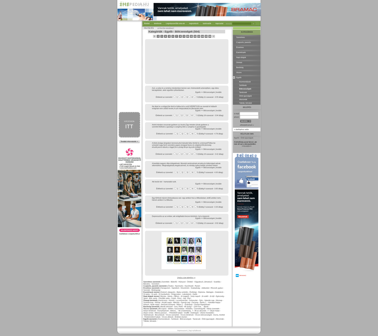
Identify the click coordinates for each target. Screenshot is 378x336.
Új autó (154, 294)
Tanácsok (196, 319)
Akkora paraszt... (161, 313)
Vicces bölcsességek (203, 315)
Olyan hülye (215, 311)
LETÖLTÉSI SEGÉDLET (165, 28)
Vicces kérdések (187, 315)
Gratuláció (219, 292)
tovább (218, 92)
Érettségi (193, 292)
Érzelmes (240, 47)
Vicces (239, 72)
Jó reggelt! (185, 296)
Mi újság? (188, 307)
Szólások (175, 319)
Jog (184, 298)
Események (241, 52)
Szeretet (146, 290)
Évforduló (189, 305)
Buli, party (153, 298)
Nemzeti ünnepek (168, 305)
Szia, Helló (178, 307)
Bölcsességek (184, 31)
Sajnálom (175, 288)
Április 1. (203, 302)
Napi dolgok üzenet (151, 296)
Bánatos (146, 284)
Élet (188, 298)
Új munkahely (164, 294)
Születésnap (148, 302)
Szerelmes (240, 37)
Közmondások (164, 319)
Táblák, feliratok (149, 321)
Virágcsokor (176, 294)
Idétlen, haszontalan (176, 309)
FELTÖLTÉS (149, 28)
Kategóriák (155, 31)
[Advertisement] (129, 66)
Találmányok (148, 315)
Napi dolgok (241, 57)
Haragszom (165, 288)
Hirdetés (189, 309)
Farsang (195, 302)
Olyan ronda (148, 313)
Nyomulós (179, 286)
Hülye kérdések (149, 311)
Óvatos (171, 286)
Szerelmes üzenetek (152, 282)
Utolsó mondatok (207, 313)
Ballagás (210, 292)
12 (195, 36)
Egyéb (169, 31)
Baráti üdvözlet (167, 307)
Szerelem (155, 284)
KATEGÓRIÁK (247, 32)
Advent (146, 305)
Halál (195, 294)
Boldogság (155, 290)
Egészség (220, 296)
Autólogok (194, 313)
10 (188, 36)
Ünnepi (239, 62)
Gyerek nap (185, 302)
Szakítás (217, 282)
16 (210, 36)
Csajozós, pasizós (243, 42)
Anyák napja (167, 302)
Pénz (179, 298)
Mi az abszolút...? (201, 311)
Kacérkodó (189, 286)
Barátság (239, 67)
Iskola (170, 296)
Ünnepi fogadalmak (202, 305)
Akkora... (173, 311)
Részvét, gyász (217, 288)
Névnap (219, 300)
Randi (197, 286)
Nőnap (157, 302)
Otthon (176, 296)
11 (191, 36)
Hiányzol (182, 282)
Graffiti (186, 313)
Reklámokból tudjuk (152, 317)
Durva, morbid (219, 315)
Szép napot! (195, 296)
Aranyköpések (163, 311)
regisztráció (193, 23)
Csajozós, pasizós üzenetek (155, 286)
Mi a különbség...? (186, 311)
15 (206, 36)
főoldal (147, 23)
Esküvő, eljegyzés (168, 292)
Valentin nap (209, 300)
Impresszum (182, 331)
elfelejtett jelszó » (247, 125)
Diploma (201, 292)
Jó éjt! (212, 296)
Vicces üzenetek (150, 309)
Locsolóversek (182, 300)
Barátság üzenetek (151, 307)
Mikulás (176, 302)
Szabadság (195, 288)
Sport (145, 298)
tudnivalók (207, 23)
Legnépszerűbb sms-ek (175, 23)
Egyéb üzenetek (150, 319)
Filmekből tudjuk (176, 313)
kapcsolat (219, 23)
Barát (206, 307)
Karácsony (163, 300)
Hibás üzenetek (213, 309)
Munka (163, 296)
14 (202, 36)
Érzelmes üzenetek (151, 288)
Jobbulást (205, 288)
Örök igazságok (208, 319)
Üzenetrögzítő (199, 309)
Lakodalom (186, 294)
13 (199, 36)
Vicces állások (167, 317)
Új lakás (146, 294)
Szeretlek (165, 282)
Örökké (190, 282)
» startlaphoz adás (241, 129)
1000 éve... (198, 307)
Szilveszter (193, 300)
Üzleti (173, 298)
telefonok (157, 23)
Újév (201, 300)
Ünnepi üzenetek (150, 300)
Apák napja (154, 305)
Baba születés (182, 292)
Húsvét (171, 300)
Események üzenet (151, 292)
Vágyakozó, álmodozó (203, 282)
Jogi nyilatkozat (194, 331)
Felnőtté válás (164, 298)
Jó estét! (205, 296)
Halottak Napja (214, 302)
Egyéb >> (199, 92)
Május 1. (180, 305)
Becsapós (163, 309)
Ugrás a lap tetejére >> (186, 278)
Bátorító (174, 282)
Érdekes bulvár (181, 317)
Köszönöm (185, 288)
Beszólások (159, 315)
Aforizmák (220, 319)
